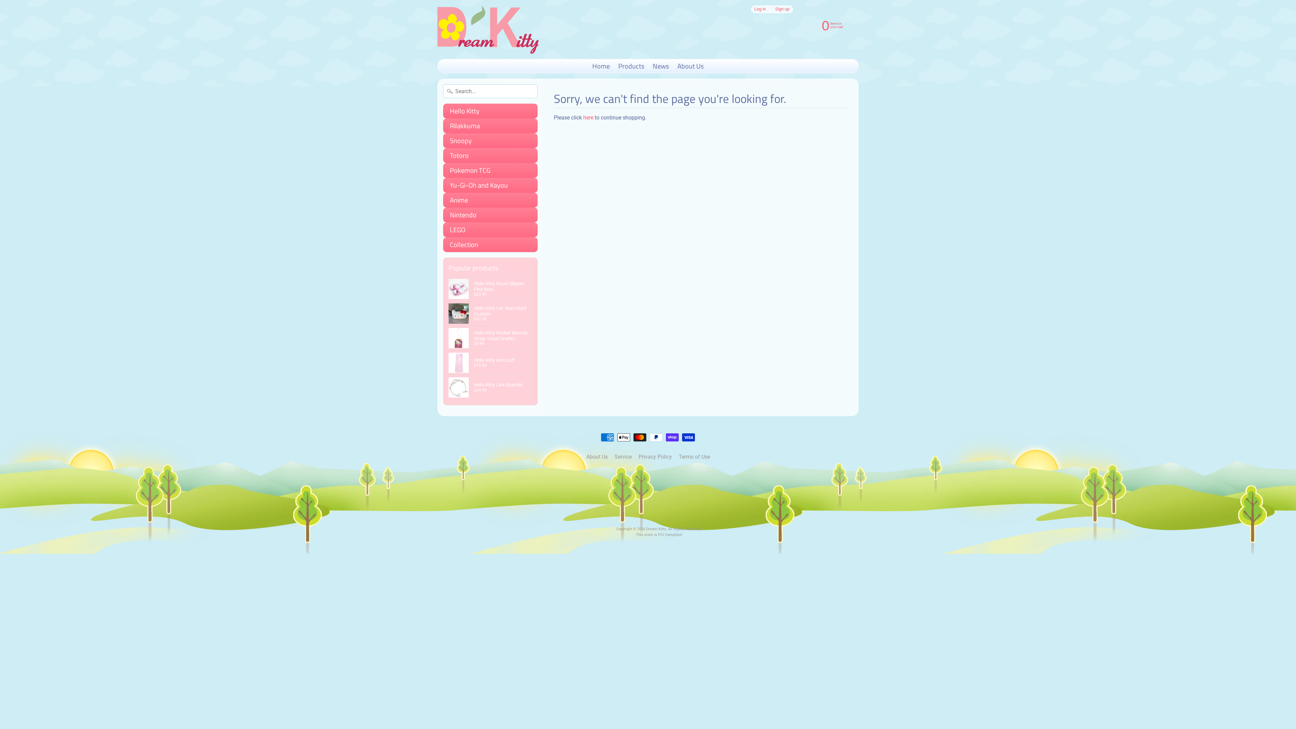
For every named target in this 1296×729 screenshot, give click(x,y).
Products (631, 66)
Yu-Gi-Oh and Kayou (479, 185)
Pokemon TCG (470, 170)
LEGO (457, 229)
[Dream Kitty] (488, 29)
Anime (459, 200)
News (661, 66)
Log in (760, 9)
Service (623, 457)
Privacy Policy (655, 457)
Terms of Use (694, 457)
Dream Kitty (656, 529)
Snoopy (461, 140)
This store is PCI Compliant (659, 535)
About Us (690, 66)
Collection (464, 244)
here (588, 117)
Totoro (459, 155)
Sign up (782, 9)
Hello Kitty (465, 111)
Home (601, 66)
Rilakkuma (465, 125)
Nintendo (463, 215)
